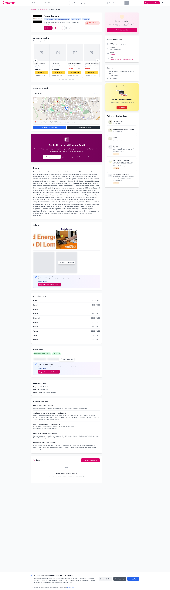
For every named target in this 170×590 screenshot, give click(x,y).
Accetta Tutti (133, 579)
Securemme (71, 67)
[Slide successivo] (97, 61)
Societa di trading (76, 19)
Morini (53, 67)
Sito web (59, 28)
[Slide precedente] (35, 61)
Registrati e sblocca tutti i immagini (49, 284)
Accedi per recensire (91, 460)
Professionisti (43, 9)
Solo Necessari (120, 579)
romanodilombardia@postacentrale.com (121, 59)
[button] (66, 108)
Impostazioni (106, 579)
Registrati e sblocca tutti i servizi (48, 372)
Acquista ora (41, 72)
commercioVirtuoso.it (40, 75)
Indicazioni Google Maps (51, 127)
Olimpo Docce (38, 67)
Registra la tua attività (151, 3)
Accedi (164, 3)
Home (34, 9)
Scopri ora (122, 107)
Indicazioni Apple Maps (84, 127)
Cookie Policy (70, 587)
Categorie (37, 3)
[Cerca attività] (126, 3)
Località (47, 3)
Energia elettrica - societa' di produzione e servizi (57, 19)
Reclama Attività (52, 157)
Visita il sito (113, 54)
